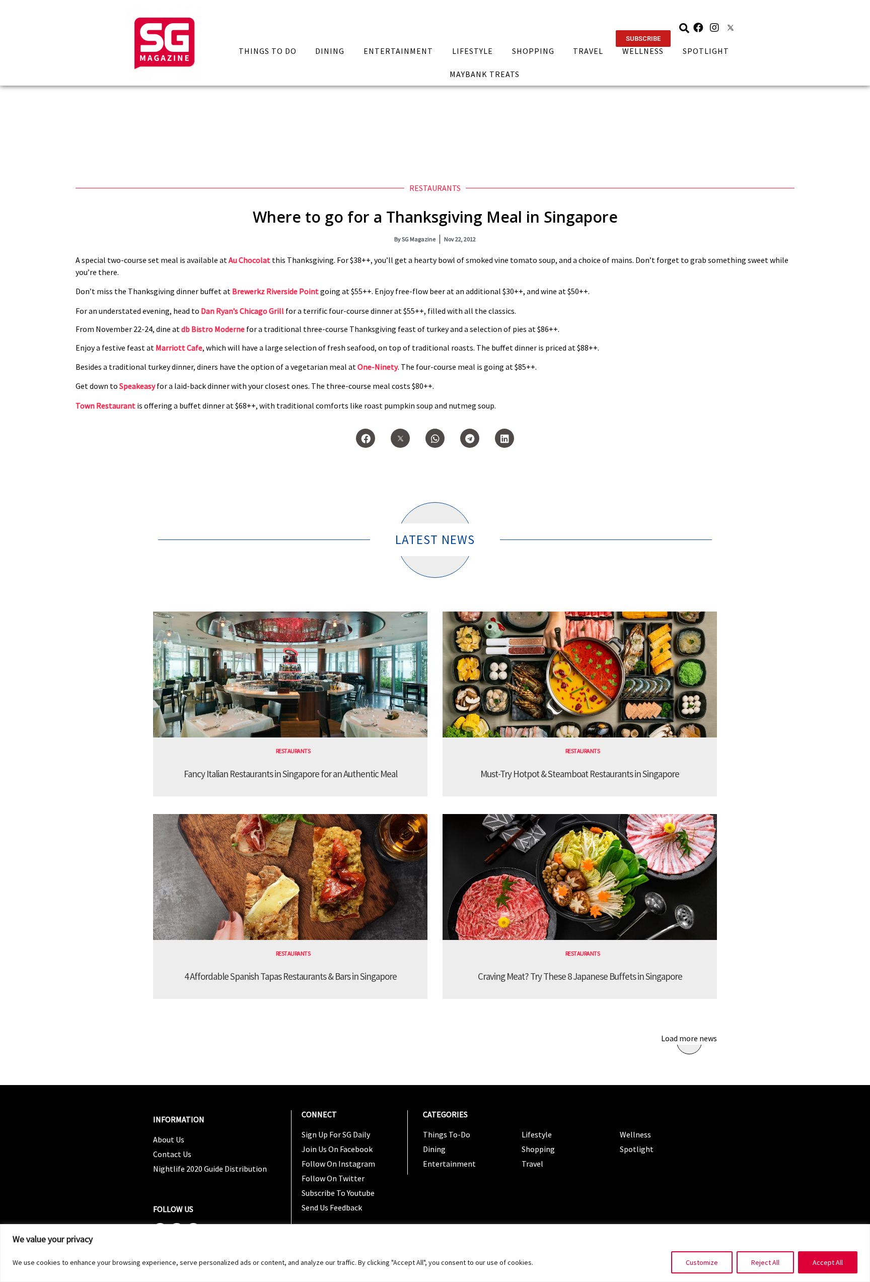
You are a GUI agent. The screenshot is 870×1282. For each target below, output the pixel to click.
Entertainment (398, 51)
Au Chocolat (249, 260)
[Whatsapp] (435, 438)
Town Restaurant (105, 405)
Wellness (643, 51)
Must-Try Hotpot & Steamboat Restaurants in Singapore (579, 774)
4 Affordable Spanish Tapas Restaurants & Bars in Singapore (290, 976)
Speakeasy (137, 386)
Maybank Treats (485, 74)
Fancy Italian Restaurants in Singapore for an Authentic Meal (290, 774)
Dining (329, 51)
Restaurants (435, 188)
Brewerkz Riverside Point (275, 291)
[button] (643, 38)
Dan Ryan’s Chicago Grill (242, 311)
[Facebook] (698, 28)
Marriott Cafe (179, 348)
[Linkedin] (504, 438)
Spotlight (706, 51)
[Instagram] (714, 28)
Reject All (765, 1262)
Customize (702, 1262)
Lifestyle (472, 51)
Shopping (533, 51)
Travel (588, 51)
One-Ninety (377, 367)
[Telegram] (469, 438)
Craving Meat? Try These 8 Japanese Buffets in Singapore (580, 976)
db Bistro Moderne (213, 329)
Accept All (828, 1262)
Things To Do (268, 51)
